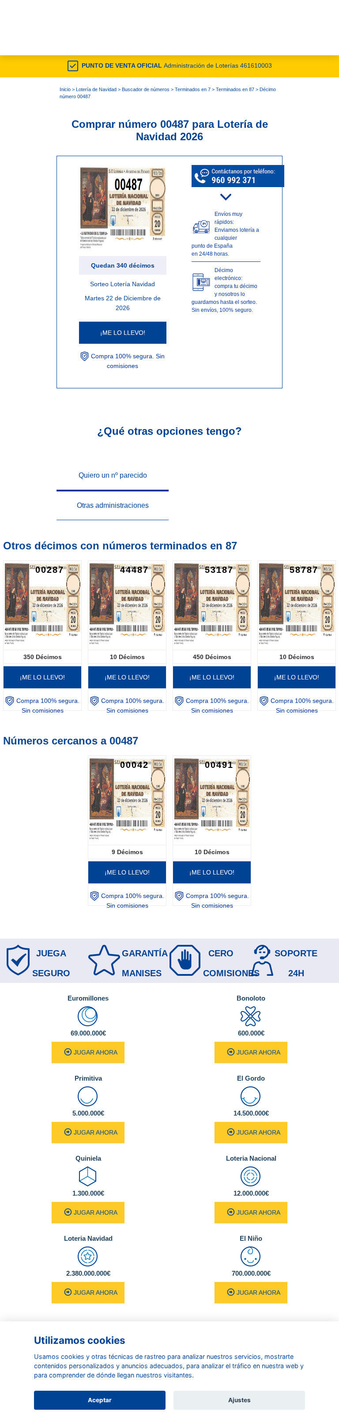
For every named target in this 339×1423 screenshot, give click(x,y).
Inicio (65, 89)
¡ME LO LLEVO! (122, 332)
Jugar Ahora (95, 1052)
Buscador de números (146, 89)
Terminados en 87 (235, 89)
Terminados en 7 (193, 89)
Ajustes (239, 1400)
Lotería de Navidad (96, 89)
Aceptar (100, 1400)
